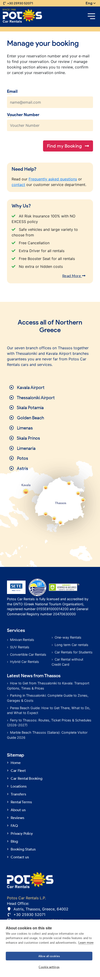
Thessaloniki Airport (35, 397)
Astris (22, 468)
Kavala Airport (30, 387)
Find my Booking (65, 146)
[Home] (22, 15)
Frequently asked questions (53, 179)
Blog (14, 841)
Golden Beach (30, 417)
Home (16, 763)
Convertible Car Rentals (28, 654)
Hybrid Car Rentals (24, 662)
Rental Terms (21, 802)
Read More (72, 276)
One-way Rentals (68, 637)
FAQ (14, 825)
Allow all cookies (49, 956)
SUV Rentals (19, 647)
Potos (22, 458)
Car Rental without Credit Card (67, 661)
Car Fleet (18, 770)
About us (18, 810)
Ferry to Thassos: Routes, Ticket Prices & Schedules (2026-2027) (49, 722)
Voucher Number (23, 114)
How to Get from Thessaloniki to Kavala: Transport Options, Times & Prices (48, 685)
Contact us (20, 857)
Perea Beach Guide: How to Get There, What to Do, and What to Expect (48, 710)
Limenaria (26, 448)
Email (12, 91)
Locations (19, 786)
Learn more (85, 942)
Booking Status (23, 849)
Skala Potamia (30, 407)
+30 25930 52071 (20, 3)
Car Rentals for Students (74, 652)
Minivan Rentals (22, 640)
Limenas (24, 428)
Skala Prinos (28, 438)
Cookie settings (49, 967)
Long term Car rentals (71, 645)
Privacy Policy (22, 833)
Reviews (17, 818)
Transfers (18, 794)
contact (18, 184)
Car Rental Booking (26, 778)
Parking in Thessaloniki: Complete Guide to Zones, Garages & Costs (47, 697)
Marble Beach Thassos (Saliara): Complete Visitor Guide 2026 (47, 734)
